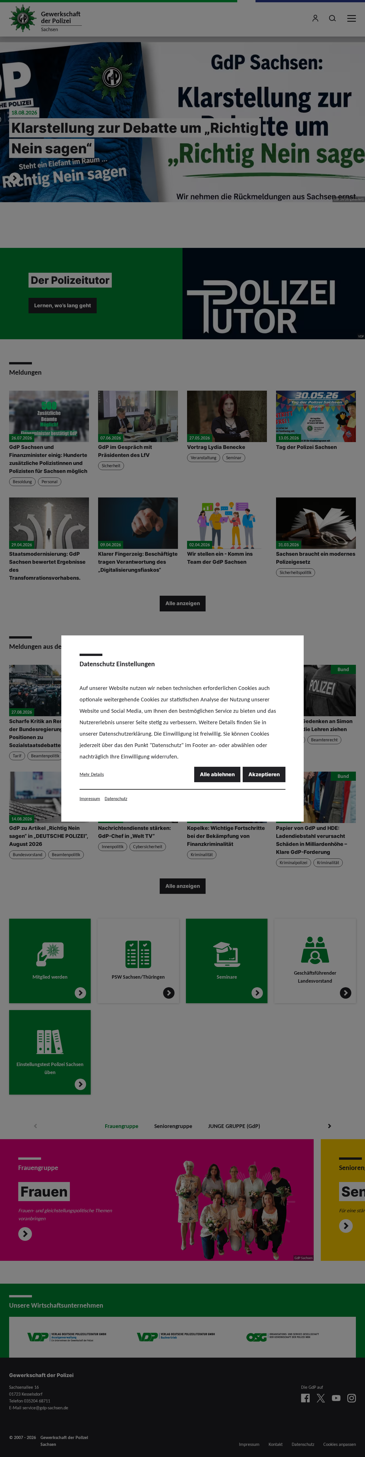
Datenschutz (116, 798)
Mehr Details (92, 774)
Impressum (90, 798)
